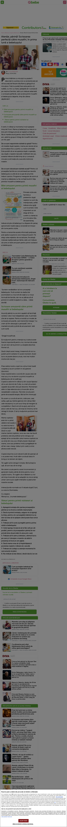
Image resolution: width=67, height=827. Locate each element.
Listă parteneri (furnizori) (6, 816)
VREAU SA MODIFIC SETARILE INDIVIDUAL (23, 824)
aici (55, 802)
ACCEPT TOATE (23, 820)
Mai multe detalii (59, 796)
